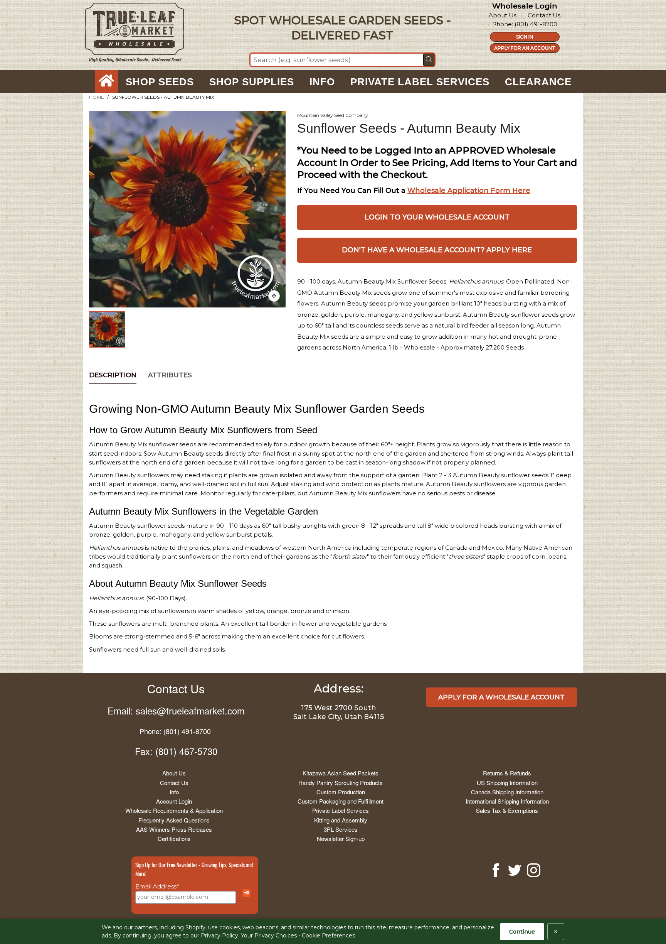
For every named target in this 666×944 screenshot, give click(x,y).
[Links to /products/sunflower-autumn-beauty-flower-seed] (274, 296)
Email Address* (157, 886)
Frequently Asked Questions (174, 820)
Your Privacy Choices (269, 935)
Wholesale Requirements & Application (174, 810)
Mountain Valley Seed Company (332, 115)
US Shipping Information (507, 783)
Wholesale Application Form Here (468, 190)
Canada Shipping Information (507, 792)
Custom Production (340, 792)
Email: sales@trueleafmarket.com (176, 710)
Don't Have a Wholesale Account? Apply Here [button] (437, 250)
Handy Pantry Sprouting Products (340, 783)
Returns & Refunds (507, 773)
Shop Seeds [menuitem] (160, 82)
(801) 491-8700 (536, 24)
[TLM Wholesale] (129, 35)
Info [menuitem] (322, 82)
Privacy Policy (219, 935)
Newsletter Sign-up (341, 838)
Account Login (174, 801)
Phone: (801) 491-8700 (175, 731)
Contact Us (544, 15)
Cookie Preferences (328, 935)
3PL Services (341, 829)
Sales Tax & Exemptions (507, 810)
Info (174, 792)
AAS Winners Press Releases (174, 829)
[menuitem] (106, 82)
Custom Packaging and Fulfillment (340, 801)
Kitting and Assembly (340, 820)
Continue (522, 931)
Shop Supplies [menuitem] (251, 82)
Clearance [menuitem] (538, 82)
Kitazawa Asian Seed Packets (340, 773)
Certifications (174, 838)
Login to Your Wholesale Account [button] (437, 217)
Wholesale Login (524, 6)
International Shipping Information (507, 801)
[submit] (428, 60)
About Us (502, 15)
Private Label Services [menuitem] (419, 82)
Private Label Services (340, 810)
